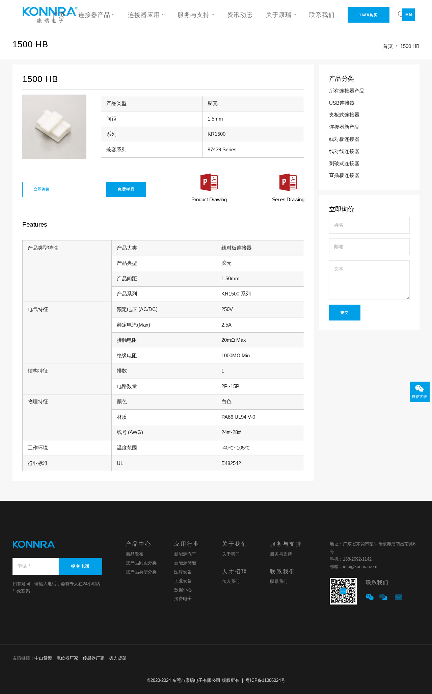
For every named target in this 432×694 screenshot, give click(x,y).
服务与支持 (281, 554)
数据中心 (183, 589)
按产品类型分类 (141, 571)
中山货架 (43, 658)
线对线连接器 (345, 151)
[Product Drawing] (209, 184)
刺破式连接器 (345, 163)
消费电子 (183, 598)
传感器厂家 (94, 658)
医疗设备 (183, 571)
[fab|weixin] (419, 389)
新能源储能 (185, 562)
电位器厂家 (67, 658)
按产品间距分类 (141, 562)
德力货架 (118, 658)
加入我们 (231, 581)
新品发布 (134, 554)
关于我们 (231, 554)
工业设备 (183, 580)
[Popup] (370, 597)
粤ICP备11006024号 (265, 680)
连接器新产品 (345, 127)
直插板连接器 (345, 175)
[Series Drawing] (288, 184)
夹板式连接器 (345, 115)
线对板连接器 (345, 139)
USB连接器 (342, 103)
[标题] (383, 597)
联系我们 (279, 581)
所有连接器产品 (347, 91)
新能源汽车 (185, 554)
